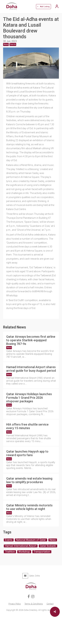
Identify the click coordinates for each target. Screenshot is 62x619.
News (9, 347)
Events (8, 540)
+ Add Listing (43, 6)
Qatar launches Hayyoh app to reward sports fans (27, 453)
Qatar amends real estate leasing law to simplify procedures (29, 480)
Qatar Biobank (48, 545)
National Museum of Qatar (31, 540)
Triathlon (10, 551)
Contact (50, 603)
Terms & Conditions (33, 603)
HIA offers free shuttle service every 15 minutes (27, 426)
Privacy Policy (14, 603)
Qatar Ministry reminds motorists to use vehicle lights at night (29, 507)
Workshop (24, 551)
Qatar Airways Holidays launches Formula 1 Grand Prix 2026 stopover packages (29, 397)
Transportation (42, 551)
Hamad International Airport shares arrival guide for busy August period (31, 368)
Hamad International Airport (20, 545)
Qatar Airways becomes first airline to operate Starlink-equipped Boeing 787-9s (30, 340)
